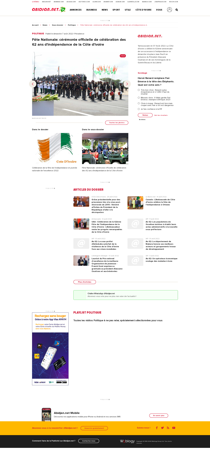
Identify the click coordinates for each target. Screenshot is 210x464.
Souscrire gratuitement (94, 428)
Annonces (76, 9)
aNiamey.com (108, 1)
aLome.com (97, 1)
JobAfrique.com (160, 1)
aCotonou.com (84, 1)
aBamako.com (59, 1)
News (105, 9)
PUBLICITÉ (104, 20)
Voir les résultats (161, 115)
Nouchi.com (173, 1)
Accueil (35, 25)
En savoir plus (158, 415)
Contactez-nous (88, 441)
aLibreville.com (133, 1)
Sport (116, 9)
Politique (72, 25)
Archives (142, 119)
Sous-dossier (57, 25)
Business (91, 9)
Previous (32, 84)
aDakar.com (120, 1)
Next (127, 84)
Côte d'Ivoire (143, 9)
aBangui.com (147, 1)
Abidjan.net (46, 1)
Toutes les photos (116, 123)
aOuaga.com (71, 1)
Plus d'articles (84, 282)
